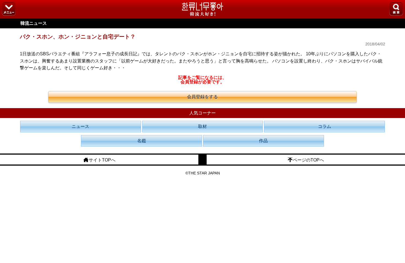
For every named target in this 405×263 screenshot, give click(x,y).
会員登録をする (202, 96)
